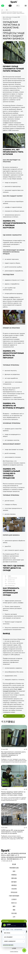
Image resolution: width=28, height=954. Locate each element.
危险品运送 (14, 892)
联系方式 (14, 903)
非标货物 (14, 889)
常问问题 (14, 913)
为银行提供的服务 (14, 896)
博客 (7, 10)
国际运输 (14, 878)
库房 (14, 871)
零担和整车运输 (14, 868)
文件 (14, 917)
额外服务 (14, 882)
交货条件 (14, 899)
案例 (14, 906)
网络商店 (14, 875)
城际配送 (14, 885)
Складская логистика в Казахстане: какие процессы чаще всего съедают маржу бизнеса (12, 12)
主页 (2, 10)
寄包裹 (14, 864)
